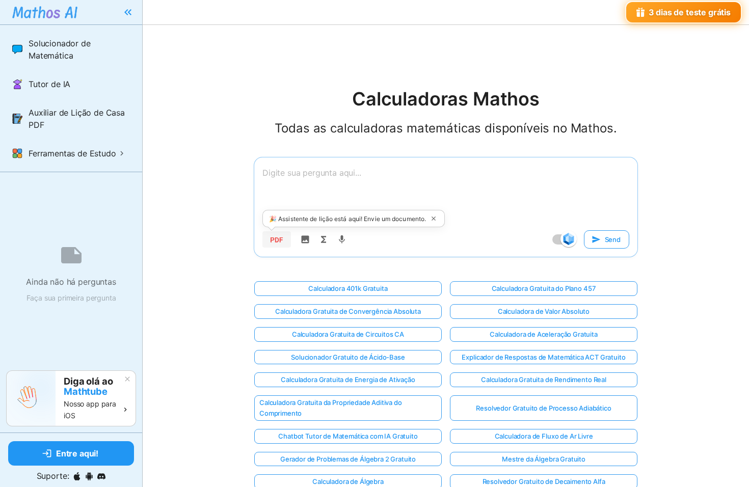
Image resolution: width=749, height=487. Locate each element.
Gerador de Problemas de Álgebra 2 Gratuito (348, 459)
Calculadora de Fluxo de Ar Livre (544, 436)
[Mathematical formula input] (323, 239)
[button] (71, 49)
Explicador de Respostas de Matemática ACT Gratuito (543, 357)
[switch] (568, 239)
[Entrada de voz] (342, 239)
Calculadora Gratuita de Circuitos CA (348, 334)
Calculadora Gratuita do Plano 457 (544, 288)
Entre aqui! (77, 453)
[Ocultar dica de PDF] (433, 218)
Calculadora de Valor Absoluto (544, 311)
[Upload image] (305, 239)
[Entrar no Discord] (101, 476)
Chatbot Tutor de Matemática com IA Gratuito (347, 436)
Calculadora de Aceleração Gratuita (544, 334)
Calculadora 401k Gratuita (347, 288)
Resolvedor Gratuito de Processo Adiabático (543, 408)
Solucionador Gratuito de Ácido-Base (348, 357)
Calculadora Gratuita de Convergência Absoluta (348, 311)
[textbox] (445, 191)
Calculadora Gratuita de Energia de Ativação (348, 379)
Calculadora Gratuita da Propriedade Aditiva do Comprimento (330, 407)
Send (613, 239)
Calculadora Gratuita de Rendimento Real (543, 379)
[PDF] (276, 239)
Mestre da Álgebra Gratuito (543, 459)
